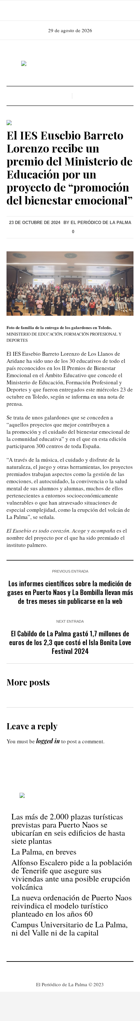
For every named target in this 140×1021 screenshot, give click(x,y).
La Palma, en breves (44, 851)
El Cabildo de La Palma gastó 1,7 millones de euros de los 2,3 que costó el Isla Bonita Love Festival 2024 (70, 642)
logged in (48, 741)
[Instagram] (69, 10)
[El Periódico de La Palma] (70, 64)
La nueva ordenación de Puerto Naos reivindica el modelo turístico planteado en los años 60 (71, 905)
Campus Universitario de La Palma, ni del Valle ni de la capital (69, 928)
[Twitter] (78, 10)
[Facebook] (60, 10)
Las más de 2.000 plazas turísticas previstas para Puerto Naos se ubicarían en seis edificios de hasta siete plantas (68, 828)
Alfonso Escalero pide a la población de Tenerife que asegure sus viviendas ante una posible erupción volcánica (71, 874)
